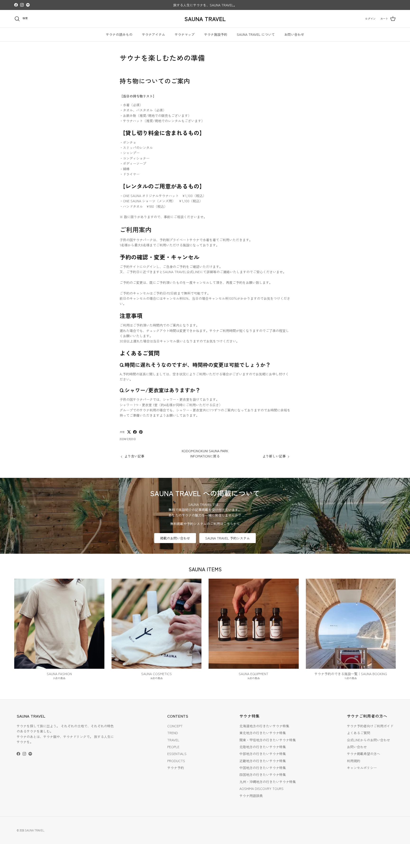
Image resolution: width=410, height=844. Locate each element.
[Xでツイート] (129, 432)
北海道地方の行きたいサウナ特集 (264, 726)
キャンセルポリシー (362, 767)
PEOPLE (173, 746)
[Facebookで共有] (135, 432)
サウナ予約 (175, 767)
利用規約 (353, 760)
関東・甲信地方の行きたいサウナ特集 (267, 740)
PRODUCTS (176, 760)
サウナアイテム (153, 34)
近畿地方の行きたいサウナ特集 (262, 760)
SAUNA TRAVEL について (256, 34)
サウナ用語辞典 (251, 795)
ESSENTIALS (176, 753)
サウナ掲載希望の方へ (363, 753)
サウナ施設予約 (215, 34)
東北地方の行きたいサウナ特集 (262, 732)
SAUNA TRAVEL (34, 830)
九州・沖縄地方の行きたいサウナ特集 (267, 781)
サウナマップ (185, 34)
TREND (172, 732)
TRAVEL (173, 740)
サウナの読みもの (119, 34)
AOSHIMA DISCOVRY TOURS (261, 788)
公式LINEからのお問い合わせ (368, 740)
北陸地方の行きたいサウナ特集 (262, 746)
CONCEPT (175, 726)
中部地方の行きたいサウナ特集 (262, 753)
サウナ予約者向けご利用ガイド (370, 726)
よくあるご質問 (358, 732)
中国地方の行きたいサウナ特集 (262, 767)
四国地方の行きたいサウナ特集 (262, 774)
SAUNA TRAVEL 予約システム (227, 538)
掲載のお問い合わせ (175, 538)
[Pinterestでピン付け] (141, 432)
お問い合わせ (294, 34)
